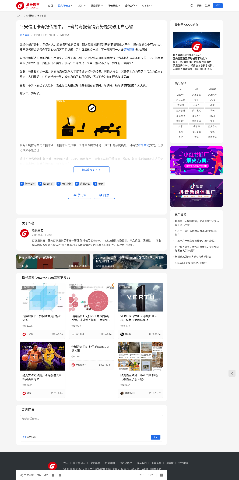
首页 (50, 5)
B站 (196, 89)
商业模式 (196, 110)
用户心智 (66, 183)
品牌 (212, 105)
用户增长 (212, 126)
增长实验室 (79, 463)
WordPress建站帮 (151, 468)
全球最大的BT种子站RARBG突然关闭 (90, 348)
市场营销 (64, 34)
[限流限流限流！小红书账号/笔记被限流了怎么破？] (140, 356)
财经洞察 (95, 5)
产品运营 (180, 100)
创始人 (196, 105)
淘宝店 (170, 463)
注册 (207, 5)
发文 (218, 5)
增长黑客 (25, 34)
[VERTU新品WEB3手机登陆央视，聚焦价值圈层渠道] (140, 297)
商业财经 (28, 346)
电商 (180, 131)
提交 (155, 437)
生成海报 (28, 475)
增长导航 (113, 5)
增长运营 (180, 116)
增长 (212, 110)
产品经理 (126, 287)
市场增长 (180, 121)
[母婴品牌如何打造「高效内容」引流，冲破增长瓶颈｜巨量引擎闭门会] (91, 297)
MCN (80, 5)
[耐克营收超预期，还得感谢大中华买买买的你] (42, 356)
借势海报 (129, 49)
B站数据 (212, 89)
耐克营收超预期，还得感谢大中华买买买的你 (42, 377)
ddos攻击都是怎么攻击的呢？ (191, 262)
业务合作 (130, 5)
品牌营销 (180, 110)
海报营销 (48, 183)
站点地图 (110, 463)
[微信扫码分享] (39, 475)
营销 (196, 137)
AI (180, 89)
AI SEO (146, 5)
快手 (212, 121)
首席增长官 (64, 5)
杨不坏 (196, 126)
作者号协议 (126, 463)
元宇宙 (212, 100)
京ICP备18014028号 (117, 468)
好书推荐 (183, 463)
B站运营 (180, 95)
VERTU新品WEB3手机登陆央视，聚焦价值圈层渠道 (138, 318)
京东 (196, 100)
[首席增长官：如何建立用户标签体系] (42, 297)
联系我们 (142, 463)
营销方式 (85, 183)
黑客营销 (212, 137)
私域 (212, 131)
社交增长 (196, 131)
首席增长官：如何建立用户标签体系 (42, 318)
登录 (199, 5)
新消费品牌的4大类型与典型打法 (193, 256)
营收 (180, 137)
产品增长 (196, 95)
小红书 (125, 346)
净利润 (180, 105)
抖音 (180, 126)
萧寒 (100, 183)
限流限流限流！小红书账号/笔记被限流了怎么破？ (139, 377)
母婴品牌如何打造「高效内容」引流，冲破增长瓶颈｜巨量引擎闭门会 (91, 318)
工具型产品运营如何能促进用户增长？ (196, 240)
